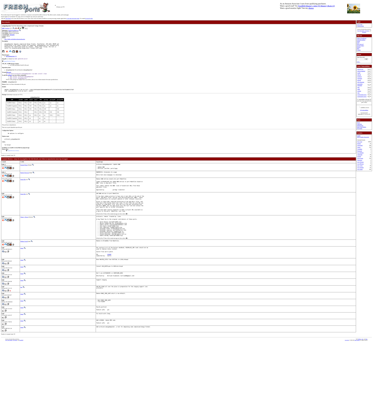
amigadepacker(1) (11, 56)
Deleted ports (360, 125)
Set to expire (360, 158)
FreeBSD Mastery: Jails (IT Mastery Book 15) (316, 6)
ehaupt (21, 248)
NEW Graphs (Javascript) (363, 137)
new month (360, 169)
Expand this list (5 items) (9, 61)
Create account (360, 26)
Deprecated (360, 145)
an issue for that (89, 18)
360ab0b (12, 35)
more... (358, 61)
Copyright (347, 340)
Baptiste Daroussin (24, 172)
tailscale (359, 74)
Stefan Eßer (23, 179)
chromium (359, 78)
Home (358, 122)
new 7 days (360, 165)
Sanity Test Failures (361, 127)
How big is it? (360, 44)
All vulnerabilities (364, 110)
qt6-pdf (359, 80)
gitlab (358, 89)
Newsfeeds (359, 128)
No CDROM (360, 153)
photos (311, 8)
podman (359, 91)
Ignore (358, 147)
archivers (8, 28)
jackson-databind (361, 71)
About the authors (361, 40)
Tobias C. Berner (24, 217)
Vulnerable (359, 154)
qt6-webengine (360, 82)
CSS (362, 339)
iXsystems (367, 30)
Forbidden (359, 149)
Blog (358, 48)
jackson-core (360, 69)
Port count (359, 141)
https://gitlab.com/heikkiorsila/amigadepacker (14, 39)
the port (9, 72)
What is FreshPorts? (361, 38)
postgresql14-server (361, 94)
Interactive (359, 160)
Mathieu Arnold (24, 241)
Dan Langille (357, 340)
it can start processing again (73, 18)
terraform (359, 76)
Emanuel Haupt (23, 165)
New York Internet (360, 30)
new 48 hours (360, 164)
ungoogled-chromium (360, 84)
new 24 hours (360, 162)
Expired (359, 156)
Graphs (358, 135)
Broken (359, 143)
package (10, 75)
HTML (359, 339)
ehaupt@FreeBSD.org (13, 30)
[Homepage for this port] (3, 52)
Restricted (359, 151)
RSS (366, 339)
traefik (358, 73)
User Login (359, 24)
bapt (21, 287)
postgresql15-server (361, 96)
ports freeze (8, 18)
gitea (358, 93)
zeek (358, 87)
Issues (358, 41)
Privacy (359, 47)
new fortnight (360, 167)
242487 (109, 254)
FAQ (358, 42)
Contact (359, 50)
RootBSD (364, 32)
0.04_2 (3, 28)
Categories (359, 124)
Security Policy (360, 45)
